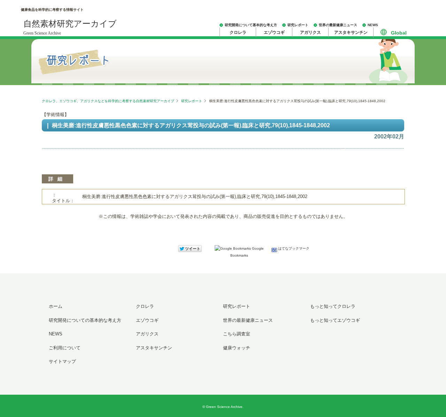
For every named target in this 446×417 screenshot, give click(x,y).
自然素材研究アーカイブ (70, 27)
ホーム (55, 306)
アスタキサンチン (351, 32)
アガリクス (310, 32)
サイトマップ (62, 361)
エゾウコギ (274, 32)
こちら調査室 (236, 333)
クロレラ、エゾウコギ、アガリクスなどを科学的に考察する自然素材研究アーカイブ (108, 101)
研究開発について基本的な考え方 (251, 25)
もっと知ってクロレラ (332, 306)
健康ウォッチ (236, 347)
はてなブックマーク (293, 248)
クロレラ (238, 32)
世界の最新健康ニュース (338, 25)
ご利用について (64, 347)
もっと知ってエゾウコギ (335, 320)
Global (399, 32)
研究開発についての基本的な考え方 (85, 320)
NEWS (373, 25)
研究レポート (297, 25)
